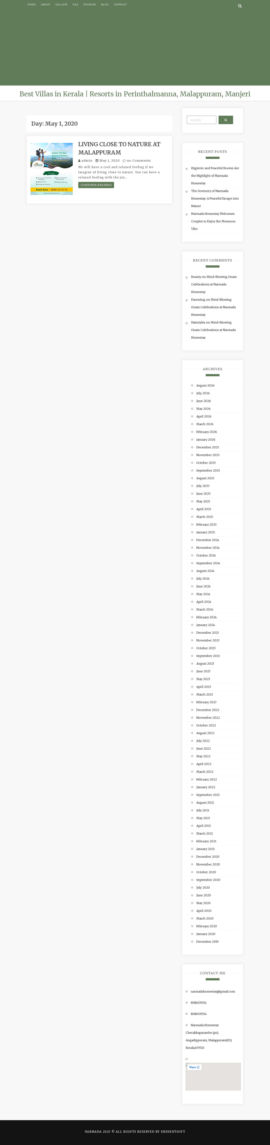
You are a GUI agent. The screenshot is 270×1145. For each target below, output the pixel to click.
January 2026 (205, 439)
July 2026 (203, 393)
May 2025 (203, 501)
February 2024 (206, 617)
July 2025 (202, 486)
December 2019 (207, 941)
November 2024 (208, 548)
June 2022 (203, 748)
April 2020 (203, 911)
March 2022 (204, 772)
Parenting (198, 299)
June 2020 (203, 895)
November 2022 (208, 717)
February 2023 (206, 702)
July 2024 (203, 578)
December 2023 (207, 632)
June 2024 (203, 586)
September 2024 (208, 563)
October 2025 (206, 463)
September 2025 (208, 470)
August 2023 (205, 663)
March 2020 (204, 918)
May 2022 (203, 756)
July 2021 (202, 810)
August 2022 (205, 733)
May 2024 (203, 594)
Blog (105, 4)
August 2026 (205, 385)
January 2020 (205, 934)
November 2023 (207, 640)
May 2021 (203, 818)
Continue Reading (96, 185)
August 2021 (205, 802)
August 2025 (205, 478)
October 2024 (206, 555)
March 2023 (204, 694)
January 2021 (205, 849)
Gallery (61, 4)
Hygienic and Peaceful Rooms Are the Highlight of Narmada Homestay (215, 175)
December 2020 (207, 856)
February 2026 (206, 432)
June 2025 (203, 493)
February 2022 (206, 779)
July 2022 (203, 741)
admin (87, 160)
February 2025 (206, 524)
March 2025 (204, 517)
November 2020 (208, 864)
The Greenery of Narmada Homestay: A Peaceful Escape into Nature (215, 198)
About (45, 4)
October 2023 (205, 648)
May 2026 (203, 408)
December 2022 (207, 710)
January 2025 (205, 532)
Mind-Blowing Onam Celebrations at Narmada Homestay (214, 284)
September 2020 (208, 880)
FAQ (75, 4)
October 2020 (206, 872)
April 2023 (203, 687)
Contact (120, 4)
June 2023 (203, 671)
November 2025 (207, 455)
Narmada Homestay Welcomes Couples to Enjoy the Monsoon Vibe (213, 221)
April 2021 (203, 826)
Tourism (89, 4)
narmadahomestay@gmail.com (213, 991)
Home (32, 4)
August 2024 (205, 571)
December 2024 (207, 540)
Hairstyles (198, 322)
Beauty (196, 277)
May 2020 (203, 903)
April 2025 (203, 509)
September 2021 (208, 795)
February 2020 (206, 926)
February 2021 (206, 841)
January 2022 (205, 787)
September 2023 (208, 656)
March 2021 (204, 833)
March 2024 (204, 609)
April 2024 (203, 602)
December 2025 (207, 447)
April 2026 (203, 416)
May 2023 (203, 679)
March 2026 (204, 424)
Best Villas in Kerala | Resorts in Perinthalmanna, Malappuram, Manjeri (135, 94)
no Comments (138, 160)
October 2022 (206, 725)
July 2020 (203, 887)
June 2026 (203, 401)
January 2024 (205, 625)
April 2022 (203, 764)
